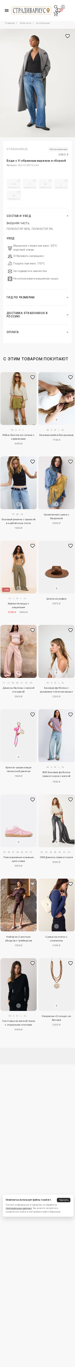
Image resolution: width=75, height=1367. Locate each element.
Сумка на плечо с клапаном (56, 938)
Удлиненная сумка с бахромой (56, 516)
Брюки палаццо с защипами (18, 605)
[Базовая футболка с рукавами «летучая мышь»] (56, 651)
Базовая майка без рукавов (56, 435)
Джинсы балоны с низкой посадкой (18, 689)
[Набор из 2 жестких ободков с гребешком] (18, 905)
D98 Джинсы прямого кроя (56, 857)
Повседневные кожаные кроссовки (18, 859)
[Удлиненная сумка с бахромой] (56, 482)
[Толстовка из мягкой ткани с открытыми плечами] (18, 984)
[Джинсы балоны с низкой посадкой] (18, 651)
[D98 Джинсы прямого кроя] (56, 820)
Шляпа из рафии (56, 598)
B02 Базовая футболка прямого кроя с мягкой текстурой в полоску (56, 775)
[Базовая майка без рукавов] (56, 398)
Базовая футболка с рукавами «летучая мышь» (56, 689)
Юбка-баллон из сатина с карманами (18, 437)
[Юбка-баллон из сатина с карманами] (18, 398)
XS (14, 185)
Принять (64, 1200)
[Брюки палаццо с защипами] (18, 567)
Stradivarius (17, 149)
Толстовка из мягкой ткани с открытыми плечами (18, 1022)
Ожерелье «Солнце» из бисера (56, 1018)
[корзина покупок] (55, 14)
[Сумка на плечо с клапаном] (56, 905)
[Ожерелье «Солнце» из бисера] (56, 984)
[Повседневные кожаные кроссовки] (18, 820)
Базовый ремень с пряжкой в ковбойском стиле (19, 521)
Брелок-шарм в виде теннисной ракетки (18, 769)
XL (14, 197)
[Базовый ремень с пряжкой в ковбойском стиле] (18, 482)
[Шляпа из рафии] (56, 567)
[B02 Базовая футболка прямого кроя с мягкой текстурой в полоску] (56, 735)
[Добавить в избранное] (32, 377)
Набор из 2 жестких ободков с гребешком (18, 938)
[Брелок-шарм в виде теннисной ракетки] (18, 735)
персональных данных (19, 1208)
